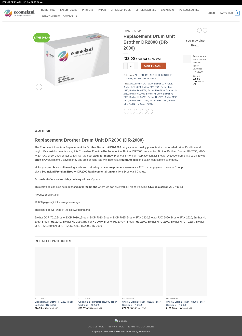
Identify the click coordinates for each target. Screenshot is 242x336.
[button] (211, 13)
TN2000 (149, 104)
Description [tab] (42, 131)
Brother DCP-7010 (144, 83)
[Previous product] (205, 30)
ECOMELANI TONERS (145, 78)
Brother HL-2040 (137, 94)
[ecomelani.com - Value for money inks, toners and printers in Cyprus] (19, 13)
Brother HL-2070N (137, 97)
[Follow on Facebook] (235, 2)
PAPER (102, 10)
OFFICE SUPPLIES (121, 10)
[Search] (80, 16)
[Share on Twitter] (132, 111)
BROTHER (154, 75)
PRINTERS (88, 10)
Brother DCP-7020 (132, 87)
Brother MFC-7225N (138, 100)
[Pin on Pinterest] (144, 111)
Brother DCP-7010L (163, 83)
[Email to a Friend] (138, 111)
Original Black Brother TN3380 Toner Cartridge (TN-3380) (185, 303)
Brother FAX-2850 (137, 90)
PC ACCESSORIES (189, 10)
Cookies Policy (97, 327)
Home (126, 31)
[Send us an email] (238, 2)
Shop (137, 31)
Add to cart (153, 66)
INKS (52, 10)
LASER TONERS (69, 10)
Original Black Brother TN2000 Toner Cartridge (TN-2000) (97, 303)
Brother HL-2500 (155, 97)
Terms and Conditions (141, 327)
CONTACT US (70, 16)
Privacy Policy (117, 327)
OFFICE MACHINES (146, 10)
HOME (44, 10)
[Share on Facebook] (126, 111)
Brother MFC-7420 (158, 100)
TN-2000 (140, 104)
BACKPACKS (168, 10)
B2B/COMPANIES (51, 16)
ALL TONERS (141, 75)
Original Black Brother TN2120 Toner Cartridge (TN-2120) (141, 303)
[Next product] (199, 30)
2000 (131, 83)
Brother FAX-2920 (156, 90)
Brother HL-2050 (154, 94)
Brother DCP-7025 (150, 87)
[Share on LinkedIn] (150, 111)
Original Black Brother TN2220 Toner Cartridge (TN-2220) (54, 303)
